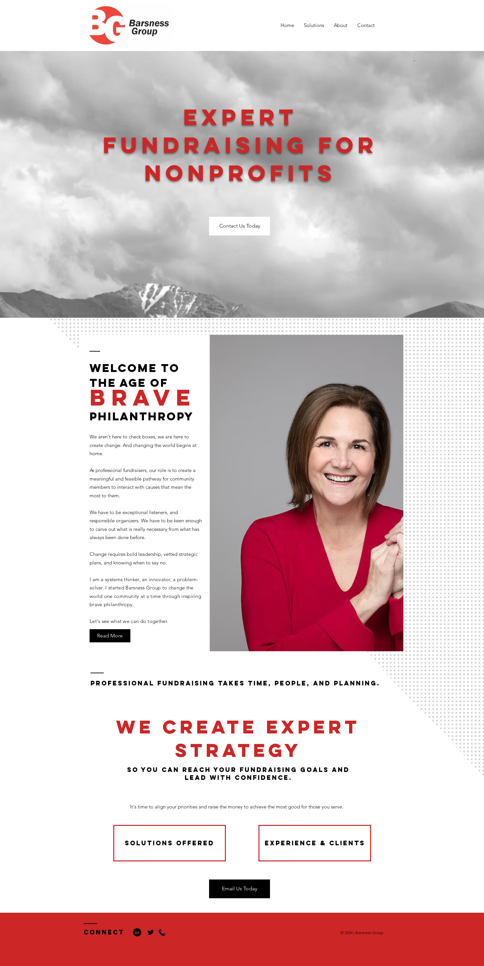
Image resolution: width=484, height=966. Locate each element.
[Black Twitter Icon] (151, 932)
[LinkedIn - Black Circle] (137, 932)
